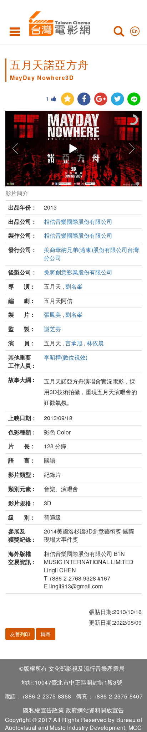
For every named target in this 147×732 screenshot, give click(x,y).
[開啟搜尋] (118, 32)
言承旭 (73, 343)
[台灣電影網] (58, 22)
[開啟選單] (15, 31)
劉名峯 (73, 286)
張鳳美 (52, 314)
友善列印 (20, 634)
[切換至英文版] (135, 29)
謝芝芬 (52, 329)
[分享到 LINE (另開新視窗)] (134, 99)
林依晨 (95, 343)
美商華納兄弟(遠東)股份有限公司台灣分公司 (91, 254)
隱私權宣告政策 (43, 710)
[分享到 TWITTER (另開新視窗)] (117, 99)
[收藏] (67, 99)
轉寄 (46, 634)
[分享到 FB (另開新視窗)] (84, 99)
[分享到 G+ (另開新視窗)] (100, 99)
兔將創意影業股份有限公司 (78, 272)
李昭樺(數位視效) (65, 357)
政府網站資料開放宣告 (95, 710)
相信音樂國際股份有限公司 (78, 221)
